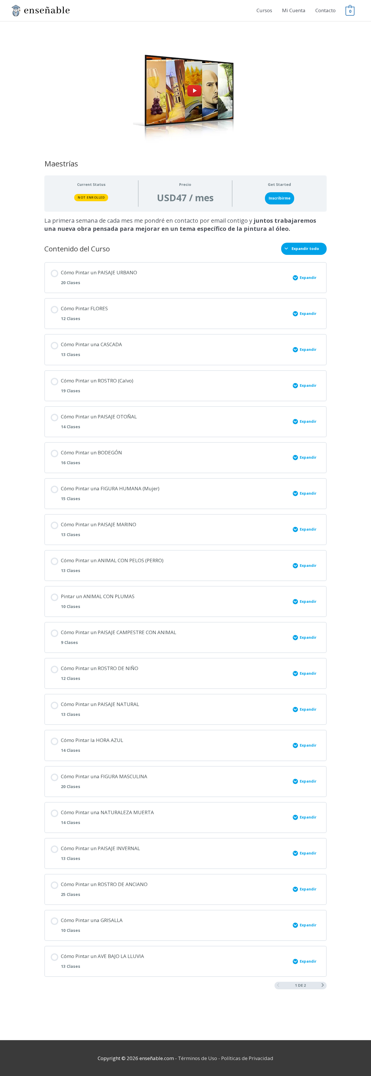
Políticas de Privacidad (247, 1058)
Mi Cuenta (293, 10)
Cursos (264, 10)
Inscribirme (279, 198)
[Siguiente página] (323, 985)
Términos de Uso (197, 1058)
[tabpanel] (185, 225)
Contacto (325, 10)
